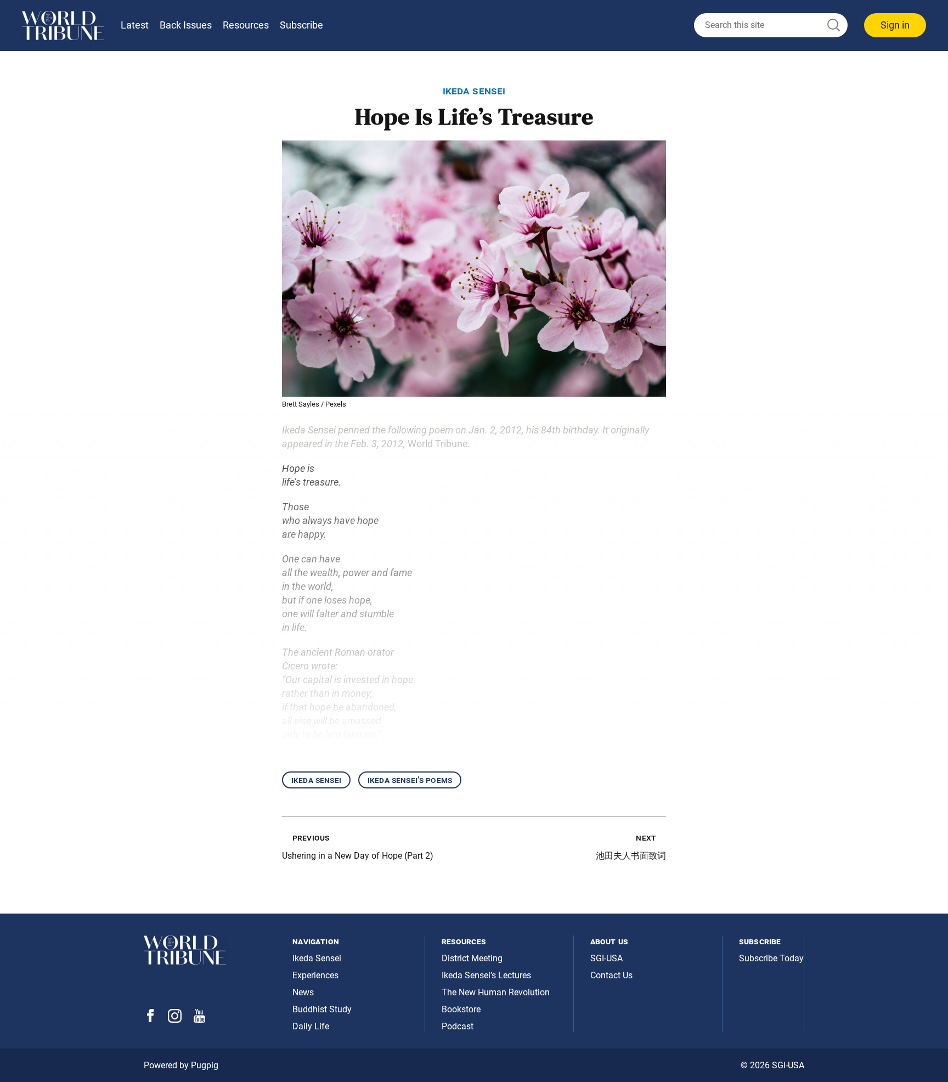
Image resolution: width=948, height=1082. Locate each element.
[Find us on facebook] (150, 1019)
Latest (135, 25)
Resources (246, 25)
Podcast (457, 1026)
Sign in (895, 25)
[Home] (63, 25)
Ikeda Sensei (316, 780)
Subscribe (301, 25)
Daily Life (310, 1026)
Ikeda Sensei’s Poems (410, 780)
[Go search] (833, 25)
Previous (310, 837)
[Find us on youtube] (199, 1020)
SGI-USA (606, 958)
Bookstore (461, 1009)
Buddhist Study (322, 1009)
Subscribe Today (771, 958)
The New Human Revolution (496, 992)
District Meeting (472, 958)
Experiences (315, 975)
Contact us (611, 975)
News (303, 992)
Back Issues (186, 25)
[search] (771, 25)
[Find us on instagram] (175, 1020)
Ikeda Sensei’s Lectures (486, 975)
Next (646, 837)
